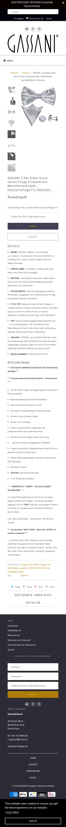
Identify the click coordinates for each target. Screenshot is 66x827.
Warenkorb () (36, 18)
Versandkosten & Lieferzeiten (22, 644)
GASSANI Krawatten (27, 785)
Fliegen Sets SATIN (30, 564)
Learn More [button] (12, 812)
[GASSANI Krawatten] (33, 43)
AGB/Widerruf (14, 630)
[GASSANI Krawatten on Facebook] (33, 29)
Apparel (24, 575)
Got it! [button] (33, 821)
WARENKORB (33, 771)
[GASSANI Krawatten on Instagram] (39, 29)
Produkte (25, 72)
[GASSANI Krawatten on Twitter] (27, 29)
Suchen (11, 649)
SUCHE (33, 777)
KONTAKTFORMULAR (18, 746)
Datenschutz (14, 635)
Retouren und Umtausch (19, 640)
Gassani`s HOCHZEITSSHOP (32, 568)
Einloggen (19, 18)
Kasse (49, 18)
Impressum (13, 625)
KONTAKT (33, 764)
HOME (33, 758)
